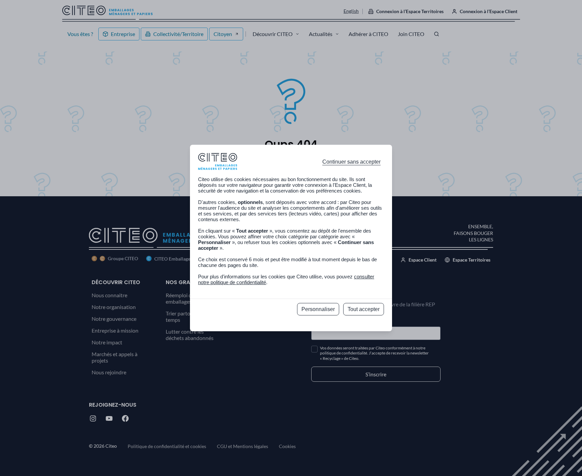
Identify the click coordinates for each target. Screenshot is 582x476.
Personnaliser (318, 309)
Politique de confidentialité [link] (291, 324)
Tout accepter (364, 309)
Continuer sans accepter (351, 162)
